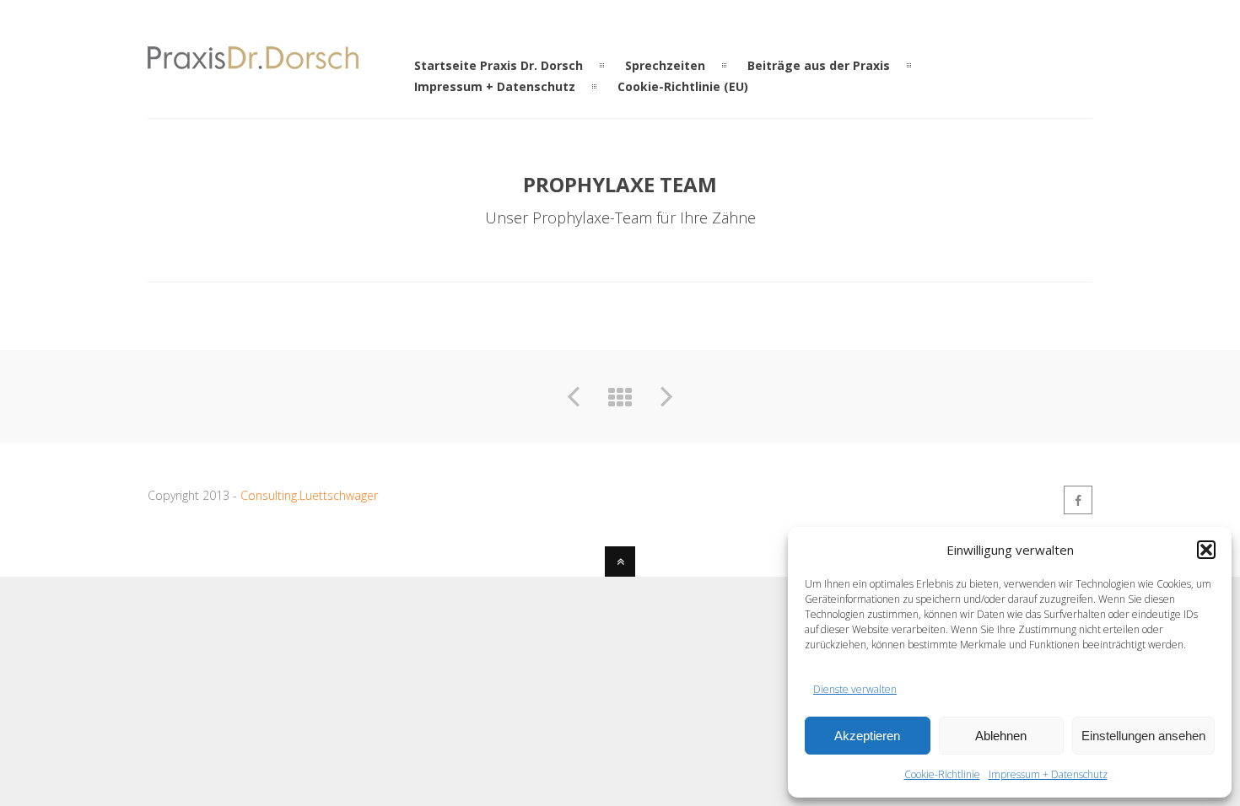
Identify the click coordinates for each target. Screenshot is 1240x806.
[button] (1206, 549)
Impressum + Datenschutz (1048, 774)
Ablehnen (1001, 735)
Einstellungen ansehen (1143, 735)
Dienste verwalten (855, 689)
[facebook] (1078, 500)
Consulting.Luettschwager (309, 495)
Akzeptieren (867, 735)
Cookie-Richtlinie (942, 774)
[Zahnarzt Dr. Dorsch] (253, 59)
